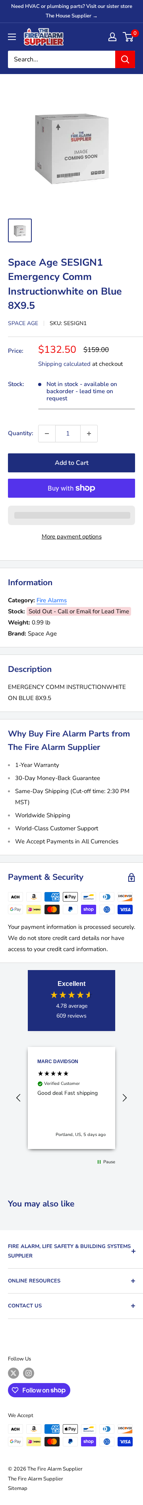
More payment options (72, 536)
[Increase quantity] (89, 433)
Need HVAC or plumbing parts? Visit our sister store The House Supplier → (71, 11)
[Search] (125, 59)
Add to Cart (72, 463)
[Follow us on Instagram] (28, 1373)
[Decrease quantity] (47, 433)
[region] (71, 1098)
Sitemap (17, 1488)
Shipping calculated (64, 364)
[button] (18, 1097)
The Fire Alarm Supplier (35, 1478)
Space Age (23, 323)
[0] (128, 37)
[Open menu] (12, 37)
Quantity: (20, 433)
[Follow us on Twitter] (13, 1373)
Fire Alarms (52, 600)
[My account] (112, 36)
